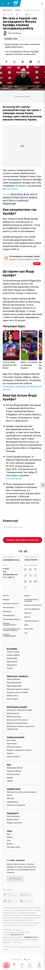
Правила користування (11, 619)
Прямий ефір (12, 658)
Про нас (6, 595)
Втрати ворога (12, 699)
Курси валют (12, 744)
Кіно (9, 765)
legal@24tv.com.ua (31, 937)
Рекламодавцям (9, 615)
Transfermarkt (13, 478)
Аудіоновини (12, 665)
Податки (10, 753)
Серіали (10, 781)
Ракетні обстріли (13, 679)
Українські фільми (14, 771)
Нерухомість (13, 813)
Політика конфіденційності (9, 624)
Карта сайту (28, 629)
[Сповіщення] (42, 3)
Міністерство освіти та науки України (21, 792)
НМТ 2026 (10, 799)
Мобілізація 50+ (13, 713)
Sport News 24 (8, 10)
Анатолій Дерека (14, 33)
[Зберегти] (38, 62)
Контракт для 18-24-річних (17, 720)
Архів (26, 625)
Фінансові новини (14, 747)
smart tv (10, 901)
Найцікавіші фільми (15, 768)
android (10, 894)
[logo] (15, 3)
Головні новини (13, 652)
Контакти (27, 613)
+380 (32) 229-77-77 (17, 935)
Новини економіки (15, 737)
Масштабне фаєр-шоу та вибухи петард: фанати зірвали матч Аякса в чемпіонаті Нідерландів (20, 199)
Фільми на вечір (13, 774)
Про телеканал (8, 607)
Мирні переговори (14, 686)
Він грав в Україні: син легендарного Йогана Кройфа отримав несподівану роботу (32, 10)
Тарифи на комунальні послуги (19, 750)
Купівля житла (12, 820)
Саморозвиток (12, 802)
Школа (9, 795)
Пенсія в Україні (13, 757)
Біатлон (10, 844)
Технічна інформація (32, 609)
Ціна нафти (11, 740)
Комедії (10, 778)
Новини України (13, 655)
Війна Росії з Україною (17, 676)
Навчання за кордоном (16, 805)
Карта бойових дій (14, 683)
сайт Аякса (12, 188)
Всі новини (12, 649)
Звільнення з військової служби (19, 710)
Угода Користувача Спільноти (31, 600)
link (25, 569)
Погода (9, 668)
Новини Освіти (13, 789)
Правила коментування (33, 605)
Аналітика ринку (13, 816)
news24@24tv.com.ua (11, 560)
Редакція (6, 599)
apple (26, 894)
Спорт (9, 831)
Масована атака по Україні (17, 692)
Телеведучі (7, 611)
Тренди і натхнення (14, 823)
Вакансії (27, 617)
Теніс (9, 841)
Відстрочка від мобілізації (17, 723)
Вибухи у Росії (12, 696)
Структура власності (31, 621)
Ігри (25, 633)
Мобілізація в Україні (17, 707)
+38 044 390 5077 (30, 560)
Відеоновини (12, 662)
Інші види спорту (13, 847)
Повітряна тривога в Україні (18, 689)
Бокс (8, 834)
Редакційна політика (10, 603)
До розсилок (15, 879)
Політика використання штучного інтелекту (11, 629)
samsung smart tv (26, 901)
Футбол (18, 10)
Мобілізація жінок (14, 717)
